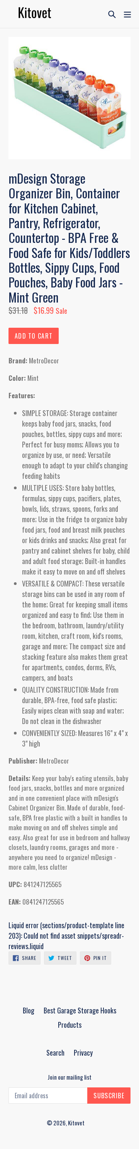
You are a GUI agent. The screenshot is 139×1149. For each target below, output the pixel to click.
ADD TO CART (34, 336)
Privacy (83, 1053)
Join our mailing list (69, 1076)
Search (55, 1053)
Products (69, 1025)
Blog (28, 1010)
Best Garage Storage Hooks (80, 1010)
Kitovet (76, 1122)
